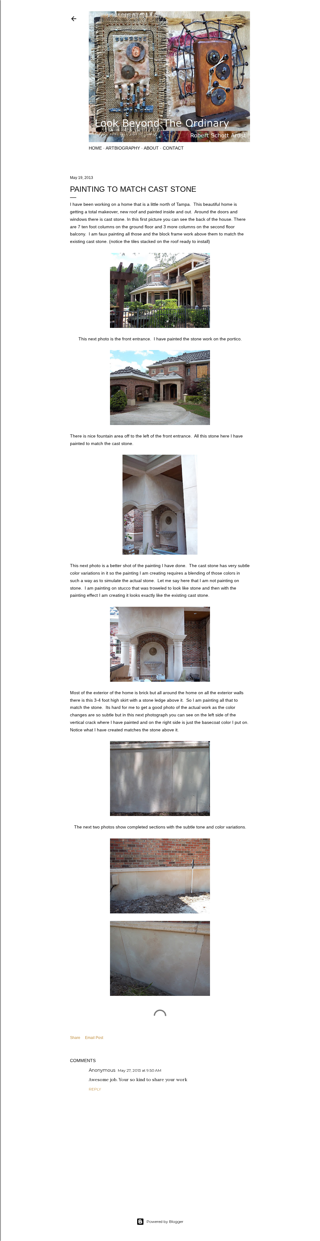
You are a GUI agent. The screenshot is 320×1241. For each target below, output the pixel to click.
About (151, 148)
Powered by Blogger (165, 1221)
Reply (95, 1089)
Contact (173, 148)
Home (95, 148)
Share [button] (75, 1038)
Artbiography (123, 148)
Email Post (94, 1038)
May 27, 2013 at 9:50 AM (139, 1070)
